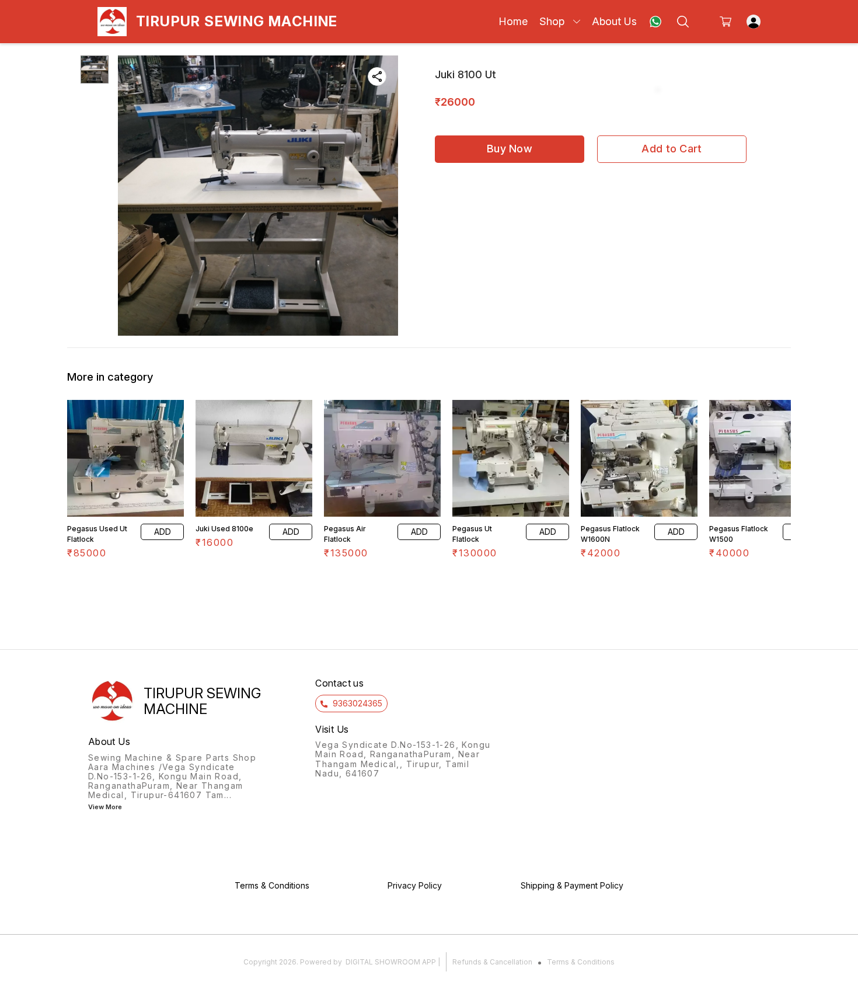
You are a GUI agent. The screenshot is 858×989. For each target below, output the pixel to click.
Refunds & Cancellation (492, 961)
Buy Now (509, 148)
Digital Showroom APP (391, 961)
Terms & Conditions (581, 961)
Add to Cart (671, 148)
